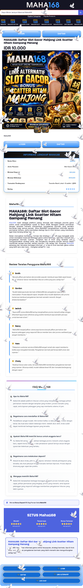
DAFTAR (61, 34)
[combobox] (39, 12)
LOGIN (21, 34)
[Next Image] (79, 90)
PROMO (23, 568)
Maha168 (12, 223)
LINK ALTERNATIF (63, 574)
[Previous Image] (4, 90)
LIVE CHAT (42, 581)
